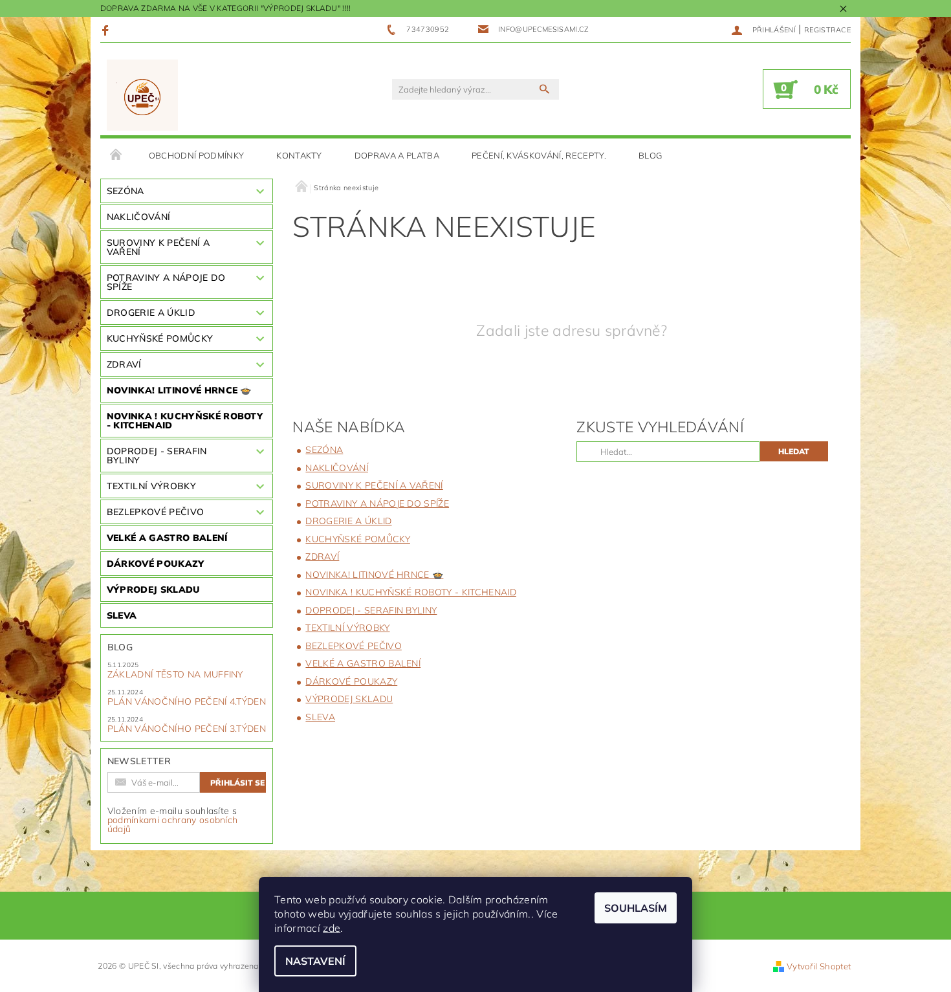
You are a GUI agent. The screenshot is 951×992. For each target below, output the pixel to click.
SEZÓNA (125, 191)
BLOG (650, 155)
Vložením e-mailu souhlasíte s (172, 819)
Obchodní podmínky (196, 155)
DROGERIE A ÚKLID (151, 312)
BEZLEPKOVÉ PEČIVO (155, 512)
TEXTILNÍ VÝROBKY (151, 486)
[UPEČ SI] (143, 95)
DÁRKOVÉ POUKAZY (155, 563)
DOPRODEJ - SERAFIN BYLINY (157, 455)
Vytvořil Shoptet (819, 966)
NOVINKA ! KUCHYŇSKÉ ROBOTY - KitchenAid (185, 420)
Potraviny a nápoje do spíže (166, 282)
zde (331, 927)
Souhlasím (635, 907)
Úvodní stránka (116, 155)
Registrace (827, 29)
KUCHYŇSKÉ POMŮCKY (160, 338)
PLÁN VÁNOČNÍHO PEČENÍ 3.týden (186, 728)
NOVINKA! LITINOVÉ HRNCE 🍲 (179, 390)
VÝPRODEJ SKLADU (154, 589)
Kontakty (299, 155)
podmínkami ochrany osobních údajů (172, 824)
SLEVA (122, 615)
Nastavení (315, 960)
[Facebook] (107, 30)
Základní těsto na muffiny (175, 674)
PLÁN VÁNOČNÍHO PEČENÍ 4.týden (186, 701)
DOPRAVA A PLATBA (397, 155)
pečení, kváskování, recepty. (539, 155)
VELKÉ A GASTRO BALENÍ (167, 538)
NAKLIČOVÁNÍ (139, 217)
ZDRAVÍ (124, 364)
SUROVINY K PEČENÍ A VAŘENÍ (158, 247)
